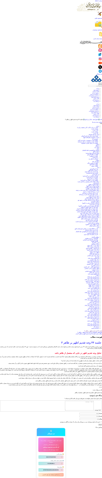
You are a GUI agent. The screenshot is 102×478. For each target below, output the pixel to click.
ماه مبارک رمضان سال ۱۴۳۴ (92, 279)
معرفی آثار (96, 326)
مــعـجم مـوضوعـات (94, 95)
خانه (101, 119)
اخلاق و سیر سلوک (94, 252)
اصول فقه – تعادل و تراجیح (92, 281)
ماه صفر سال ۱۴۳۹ (94, 272)
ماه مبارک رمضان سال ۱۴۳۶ (92, 299)
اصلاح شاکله (96, 151)
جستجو (100, 83)
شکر (98, 149)
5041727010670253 (54, 457)
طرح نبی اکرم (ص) (94, 204)
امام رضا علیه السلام (94, 134)
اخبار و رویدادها (95, 244)
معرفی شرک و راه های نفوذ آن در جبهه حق (88, 200)
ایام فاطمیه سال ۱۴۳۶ (93, 314)
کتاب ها (97, 257)
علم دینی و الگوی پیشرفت (92, 282)
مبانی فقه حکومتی (94, 259)
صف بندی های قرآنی (94, 196)
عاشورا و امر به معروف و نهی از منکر (89, 214)
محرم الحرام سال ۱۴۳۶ (93, 278)
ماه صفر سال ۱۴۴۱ (94, 297)
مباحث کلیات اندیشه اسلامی (92, 271)
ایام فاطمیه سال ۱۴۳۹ (93, 274)
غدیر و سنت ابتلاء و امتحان (91, 230)
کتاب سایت (96, 98)
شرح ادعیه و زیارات (94, 251)
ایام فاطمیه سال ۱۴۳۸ (93, 258)
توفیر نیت (96, 147)
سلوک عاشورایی (95, 201)
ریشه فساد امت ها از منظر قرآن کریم (89, 213)
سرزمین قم (95, 139)
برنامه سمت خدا (95, 289)
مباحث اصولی (95, 269)
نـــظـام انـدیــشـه (94, 94)
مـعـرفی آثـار (96, 100)
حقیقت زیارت (94, 131)
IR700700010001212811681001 (52, 470)
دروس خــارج (95, 92)
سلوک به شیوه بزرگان (92, 163)
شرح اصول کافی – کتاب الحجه (91, 267)
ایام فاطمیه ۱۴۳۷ (94, 301)
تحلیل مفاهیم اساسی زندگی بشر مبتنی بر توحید (87, 190)
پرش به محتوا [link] (98, 0)
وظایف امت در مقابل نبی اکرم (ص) (89, 180)
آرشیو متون (96, 90)
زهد (98, 167)
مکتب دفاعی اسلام (94, 226)
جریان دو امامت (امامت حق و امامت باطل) (88, 217)
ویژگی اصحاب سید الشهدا (92, 186)
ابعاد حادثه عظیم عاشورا (93, 250)
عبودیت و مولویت (93, 156)
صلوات (97, 160)
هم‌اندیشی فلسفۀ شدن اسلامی (90, 240)
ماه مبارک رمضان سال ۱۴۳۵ (92, 292)
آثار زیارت (95, 133)
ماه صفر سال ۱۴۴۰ (94, 287)
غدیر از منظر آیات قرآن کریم (91, 234)
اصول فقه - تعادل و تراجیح (91, 119)
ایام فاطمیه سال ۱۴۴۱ (93, 288)
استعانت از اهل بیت (93, 159)
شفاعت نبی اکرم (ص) (92, 178)
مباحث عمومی (95, 319)
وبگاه (100, 419)
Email (100, 416)
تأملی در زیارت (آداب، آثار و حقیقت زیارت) (87, 127)
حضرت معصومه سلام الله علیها (91, 137)
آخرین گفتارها (95, 242)
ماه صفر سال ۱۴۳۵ (94, 307)
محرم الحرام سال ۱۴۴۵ (93, 325)
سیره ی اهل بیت (95, 265)
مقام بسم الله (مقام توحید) (92, 153)
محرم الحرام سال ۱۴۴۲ (93, 318)
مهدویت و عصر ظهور (93, 285)
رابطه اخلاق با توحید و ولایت (92, 187)
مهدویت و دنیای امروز (93, 223)
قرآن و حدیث (96, 91)
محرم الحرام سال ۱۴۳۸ (93, 298)
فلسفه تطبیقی (94, 241)
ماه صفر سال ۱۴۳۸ (94, 254)
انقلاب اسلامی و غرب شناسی (91, 268)
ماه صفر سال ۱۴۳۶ (94, 312)
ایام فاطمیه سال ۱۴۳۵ (93, 308)
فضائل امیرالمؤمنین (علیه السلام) (91, 150)
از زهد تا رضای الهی (93, 170)
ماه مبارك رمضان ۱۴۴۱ (93, 247)
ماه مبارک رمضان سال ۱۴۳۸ (92, 305)
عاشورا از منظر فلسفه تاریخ (92, 198)
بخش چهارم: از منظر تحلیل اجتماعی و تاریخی (87, 210)
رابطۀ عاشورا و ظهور (93, 184)
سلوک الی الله (95, 161)
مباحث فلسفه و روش (93, 284)
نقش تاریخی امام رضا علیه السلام (89, 136)
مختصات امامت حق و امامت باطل (89, 218)
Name (100, 413)
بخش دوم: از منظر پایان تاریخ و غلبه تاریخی (87, 211)
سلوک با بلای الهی (93, 164)
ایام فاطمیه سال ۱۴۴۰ (93, 294)
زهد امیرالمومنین (94, 168)
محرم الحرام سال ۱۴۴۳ (93, 321)
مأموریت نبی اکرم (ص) (92, 177)
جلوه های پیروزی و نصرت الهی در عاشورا (89, 206)
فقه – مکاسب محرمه (93, 295)
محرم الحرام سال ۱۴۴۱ (93, 315)
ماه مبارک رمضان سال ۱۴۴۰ (92, 317)
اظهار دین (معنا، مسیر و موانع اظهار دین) (89, 216)
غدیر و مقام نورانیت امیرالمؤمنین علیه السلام (87, 231)
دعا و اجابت (95, 157)
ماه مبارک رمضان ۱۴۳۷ (93, 262)
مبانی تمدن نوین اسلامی (93, 255)
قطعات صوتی (94, 166)
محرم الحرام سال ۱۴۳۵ (93, 277)
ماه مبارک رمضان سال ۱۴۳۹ (92, 311)
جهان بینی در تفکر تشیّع (93, 245)
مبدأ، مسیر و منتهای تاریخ (93, 197)
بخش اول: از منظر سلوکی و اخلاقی (89, 207)
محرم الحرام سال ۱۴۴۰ (93, 309)
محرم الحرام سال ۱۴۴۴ (93, 324)
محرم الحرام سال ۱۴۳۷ (93, 291)
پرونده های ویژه (95, 97)
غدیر (98, 227)
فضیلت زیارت (94, 129)
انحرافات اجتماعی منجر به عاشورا (90, 203)
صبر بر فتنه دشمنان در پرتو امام (90, 193)
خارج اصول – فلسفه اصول (92, 248)
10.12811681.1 (55, 463)
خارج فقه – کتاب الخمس (93, 264)
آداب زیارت (95, 130)
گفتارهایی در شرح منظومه (91, 238)
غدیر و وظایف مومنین (92, 233)
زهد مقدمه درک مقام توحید (91, 171)
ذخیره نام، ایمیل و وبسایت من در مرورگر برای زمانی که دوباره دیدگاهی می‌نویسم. (80, 422)
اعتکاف (97, 146)
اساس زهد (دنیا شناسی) (92, 173)
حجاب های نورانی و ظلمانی (92, 188)
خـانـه (97, 88)
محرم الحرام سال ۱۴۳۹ (93, 304)
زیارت (97, 126)
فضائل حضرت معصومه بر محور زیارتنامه (88, 141)
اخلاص (97, 144)
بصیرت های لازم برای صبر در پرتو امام (88, 194)
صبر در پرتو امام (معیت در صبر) (91, 191)
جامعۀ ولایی (96, 183)
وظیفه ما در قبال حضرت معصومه (89, 143)
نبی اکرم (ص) (95, 174)
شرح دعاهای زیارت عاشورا (92, 224)
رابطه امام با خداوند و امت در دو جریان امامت (86, 221)
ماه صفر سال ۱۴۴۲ (94, 302)
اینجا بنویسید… (97, 410)
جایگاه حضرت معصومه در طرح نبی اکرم (88, 140)
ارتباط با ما (96, 101)
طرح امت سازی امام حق (92, 220)
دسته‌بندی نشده (95, 328)
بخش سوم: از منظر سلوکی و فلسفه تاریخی (87, 208)
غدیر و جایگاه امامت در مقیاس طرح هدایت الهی (86, 228)
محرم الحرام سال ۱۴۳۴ (93, 261)
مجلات (97, 275)
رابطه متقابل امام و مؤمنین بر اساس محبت (88, 181)
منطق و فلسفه (95, 237)
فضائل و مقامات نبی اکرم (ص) (90, 176)
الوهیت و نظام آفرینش (92, 154)
